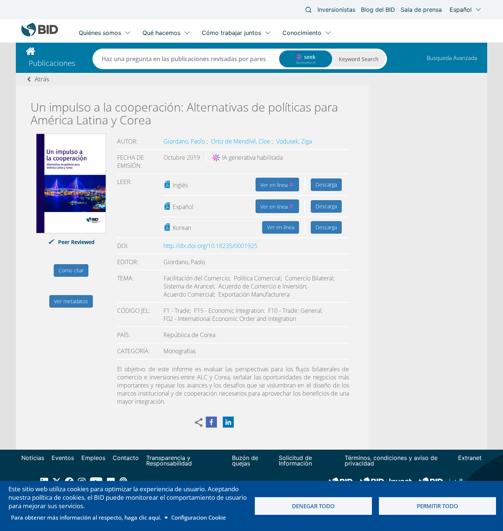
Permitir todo (437, 506)
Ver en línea (274, 184)
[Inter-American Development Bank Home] (39, 34)
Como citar (71, 270)
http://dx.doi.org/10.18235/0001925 (210, 246)
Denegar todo (313, 506)
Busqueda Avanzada (452, 57)
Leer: (124, 182)
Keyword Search (359, 59)
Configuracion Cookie (198, 517)
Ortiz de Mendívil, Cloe (241, 141)
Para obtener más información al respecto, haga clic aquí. (86, 517)
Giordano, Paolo (185, 141)
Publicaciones (52, 63)
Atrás (42, 79)
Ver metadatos (71, 301)
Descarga (326, 184)
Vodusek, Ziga (294, 141)
